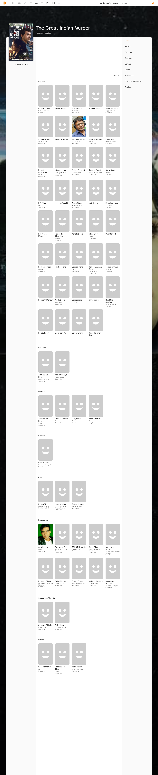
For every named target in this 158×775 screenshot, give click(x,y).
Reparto (128, 46)
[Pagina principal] (4, 5)
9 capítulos (41, 112)
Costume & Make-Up (133, 81)
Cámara (128, 64)
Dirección (128, 52)
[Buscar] (153, 3)
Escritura (128, 58)
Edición (128, 87)
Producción (129, 75)
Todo (126, 41)
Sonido (127, 70)
